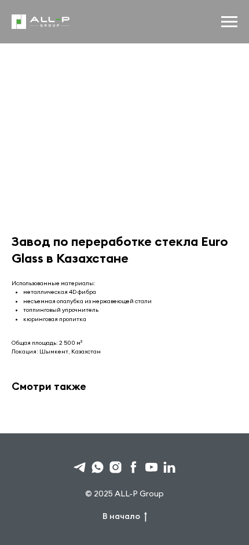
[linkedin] (169, 467)
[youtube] (151, 467)
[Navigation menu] (229, 22)
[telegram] (79, 467)
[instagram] (115, 467)
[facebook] (133, 467)
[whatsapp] (97, 467)
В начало (121, 516)
